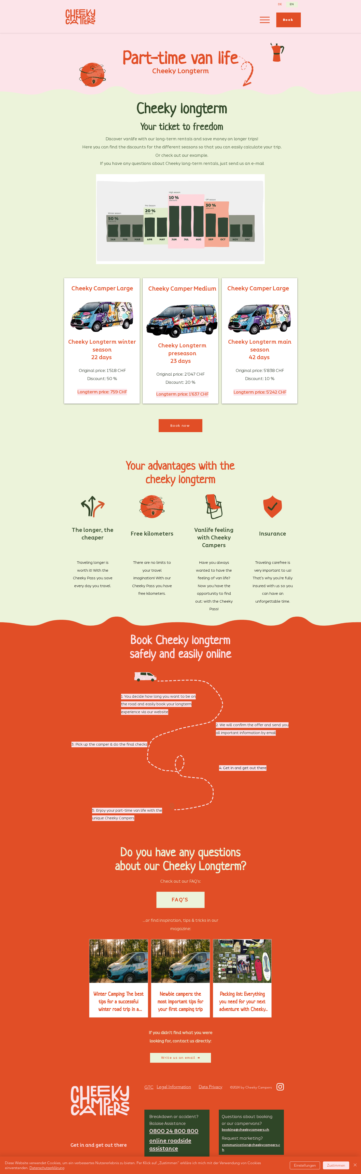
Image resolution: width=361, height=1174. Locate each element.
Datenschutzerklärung (46, 1167)
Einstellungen (305, 1165)
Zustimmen (336, 1165)
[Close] (355, 1165)
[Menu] (264, 19)
